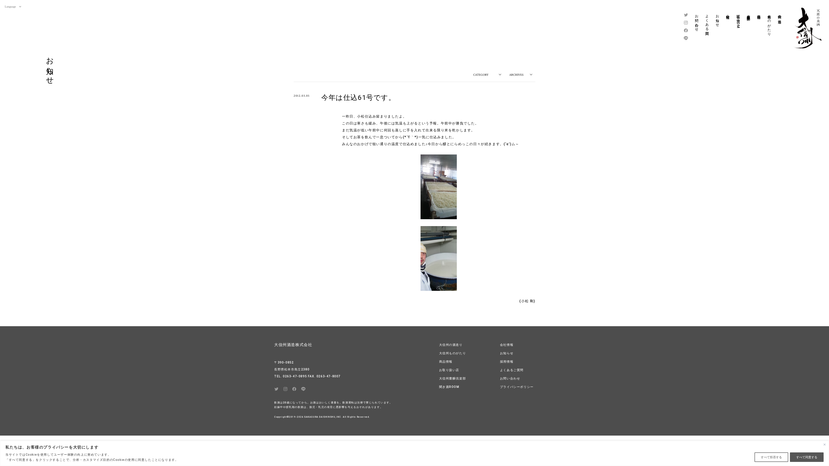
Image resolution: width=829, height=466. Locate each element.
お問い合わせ (697, 21)
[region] (414, 453)
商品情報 (759, 12)
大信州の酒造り (780, 17)
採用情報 (506, 361)
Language (10, 6)
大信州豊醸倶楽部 (749, 13)
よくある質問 (707, 21)
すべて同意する (806, 457)
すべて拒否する (771, 457)
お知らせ (717, 18)
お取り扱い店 (449, 370)
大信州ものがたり (769, 23)
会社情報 (728, 12)
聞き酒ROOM (738, 20)
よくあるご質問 (512, 370)
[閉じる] (824, 444)
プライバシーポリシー (517, 387)
